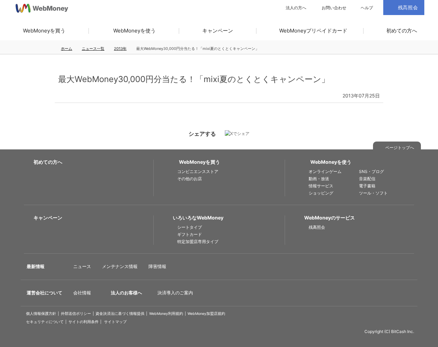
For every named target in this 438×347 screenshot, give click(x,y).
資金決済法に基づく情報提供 (119, 313)
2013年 (120, 48)
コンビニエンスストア (197, 171)
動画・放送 (319, 178)
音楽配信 (367, 178)
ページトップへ (399, 147)
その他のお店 (189, 178)
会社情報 (82, 292)
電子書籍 (367, 185)
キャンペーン (217, 30)
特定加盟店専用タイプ (197, 241)
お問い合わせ (334, 8)
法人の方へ (296, 8)
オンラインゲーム (325, 171)
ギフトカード (189, 234)
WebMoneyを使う (134, 30)
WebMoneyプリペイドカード (313, 30)
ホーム (66, 48)
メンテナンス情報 (120, 266)
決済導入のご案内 (175, 292)
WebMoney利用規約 (166, 313)
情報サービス (321, 185)
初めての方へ (401, 30)
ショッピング (321, 193)
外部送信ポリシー (76, 313)
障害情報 (157, 266)
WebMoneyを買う (44, 30)
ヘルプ (367, 8)
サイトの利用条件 (83, 322)
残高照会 (317, 227)
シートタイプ (189, 227)
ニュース (82, 266)
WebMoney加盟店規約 (206, 313)
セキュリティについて (45, 322)
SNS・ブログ (371, 171)
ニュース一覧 (93, 48)
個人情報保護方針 (41, 313)
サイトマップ (115, 322)
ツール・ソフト (373, 193)
